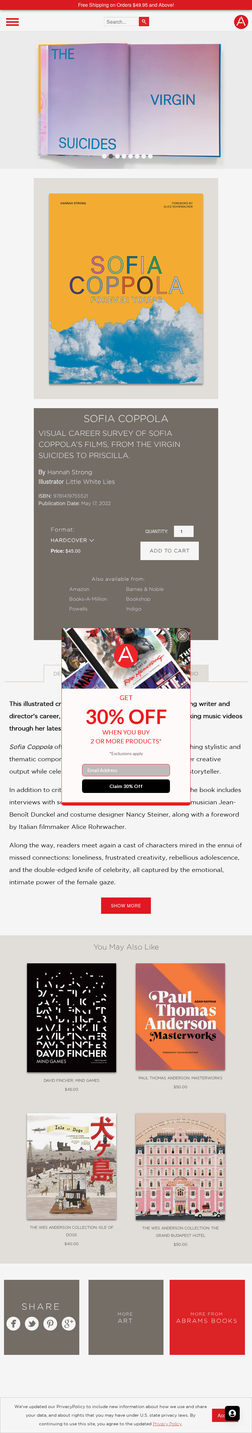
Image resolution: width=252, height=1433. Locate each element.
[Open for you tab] (232, 1413)
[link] (126, 655)
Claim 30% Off (126, 786)
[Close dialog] (182, 635)
